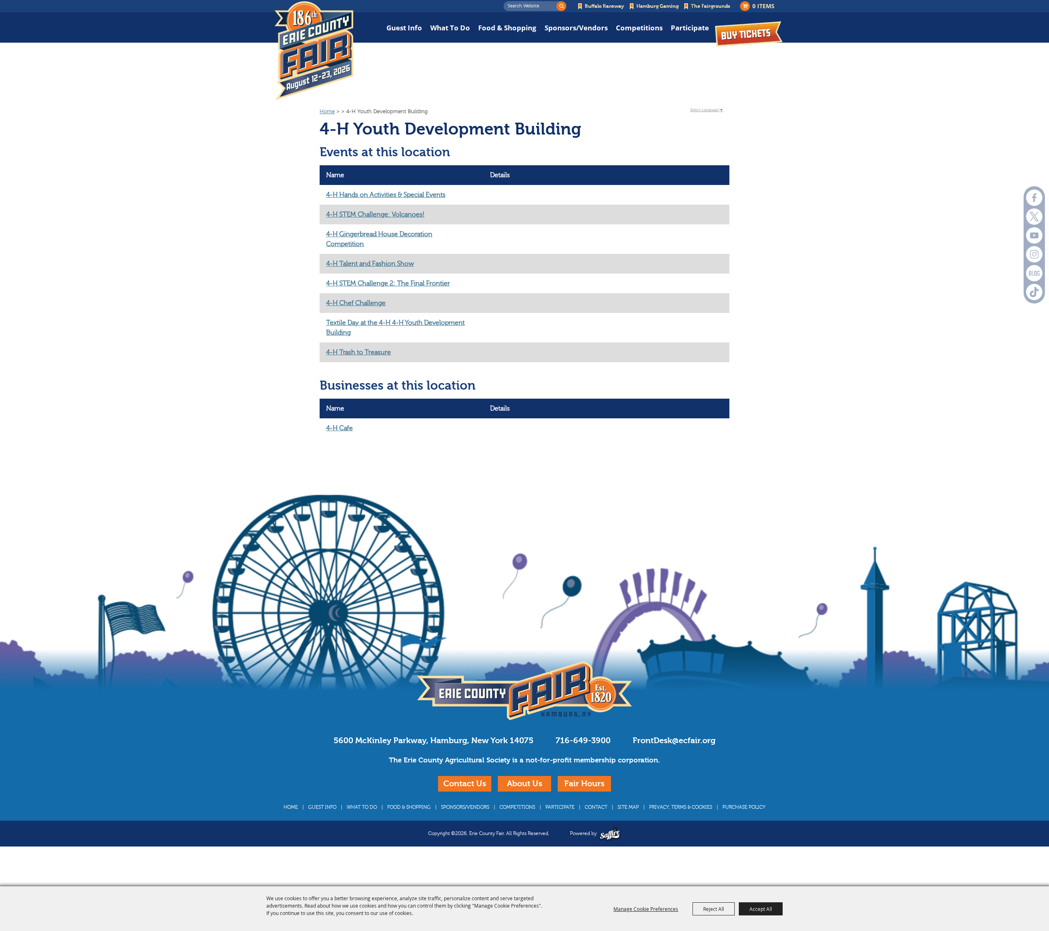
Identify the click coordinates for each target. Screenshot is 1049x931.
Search (561, 6)
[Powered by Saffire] (610, 833)
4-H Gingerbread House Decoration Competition (379, 239)
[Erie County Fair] (314, 50)
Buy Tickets (749, 34)
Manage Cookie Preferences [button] (645, 909)
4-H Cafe (339, 428)
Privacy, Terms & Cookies (680, 807)
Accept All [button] (760, 909)
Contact (596, 807)
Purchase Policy (743, 807)
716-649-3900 (583, 740)
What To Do (450, 27)
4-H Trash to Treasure (358, 352)
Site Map (628, 807)
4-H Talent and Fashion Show (370, 263)
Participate (690, 27)
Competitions (639, 27)
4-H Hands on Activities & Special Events (385, 195)
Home (327, 111)
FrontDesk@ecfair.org (674, 740)
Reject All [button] (713, 909)
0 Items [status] (763, 6)
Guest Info (404, 27)
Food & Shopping (507, 27)
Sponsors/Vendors (576, 27)
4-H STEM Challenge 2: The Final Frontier (388, 283)
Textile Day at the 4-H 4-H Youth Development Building (395, 327)
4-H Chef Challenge (356, 303)
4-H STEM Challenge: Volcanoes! (375, 214)
